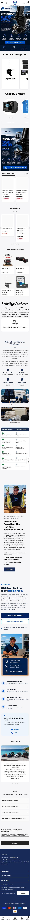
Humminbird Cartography (20, 291)
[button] (1, 228)
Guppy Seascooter (7, 228)
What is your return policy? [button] (10, 800)
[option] (8, 189)
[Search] (6, 3)
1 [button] (11, 244)
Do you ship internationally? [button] (10, 812)
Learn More (9, 569)
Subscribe (15, 843)
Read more (14, 778)
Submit (23, 893)
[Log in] (24, 3)
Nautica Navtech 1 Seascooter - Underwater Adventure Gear (21, 231)
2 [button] (16, 204)
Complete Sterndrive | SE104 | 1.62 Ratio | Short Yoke (7, 192)
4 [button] (18, 244)
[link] (8, 918)
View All (26, 173)
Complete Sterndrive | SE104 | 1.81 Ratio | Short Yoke (21, 192)
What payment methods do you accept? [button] (13, 818)
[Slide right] (27, 325)
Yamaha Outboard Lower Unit (7, 291)
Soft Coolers (5, 268)
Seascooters (20, 268)
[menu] (2, 3)
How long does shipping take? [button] (10, 806)
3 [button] (16, 244)
